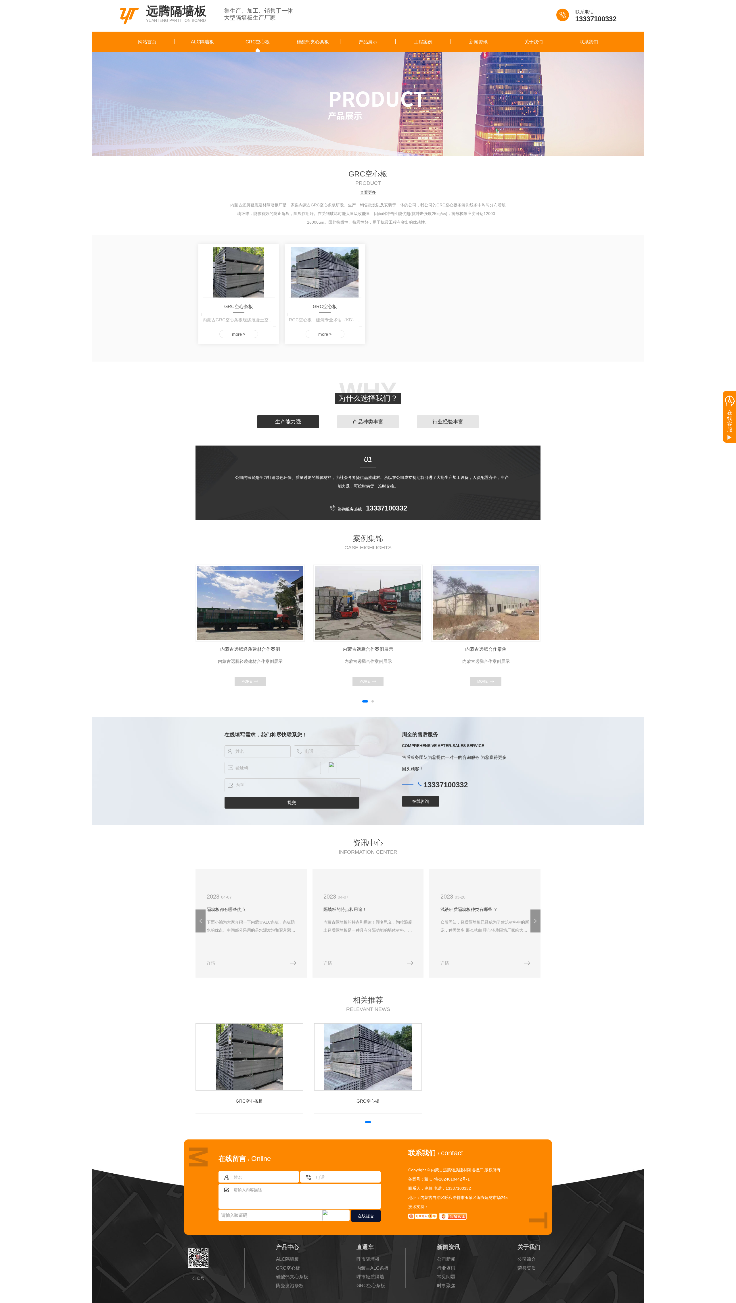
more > (239, 334)
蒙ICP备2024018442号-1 (447, 1179)
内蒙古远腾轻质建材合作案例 (250, 649)
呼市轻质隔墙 (370, 1276)
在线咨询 (420, 801)
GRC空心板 (258, 41)
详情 (211, 963)
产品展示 (368, 41)
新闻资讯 (478, 41)
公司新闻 (446, 1259)
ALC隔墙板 (202, 41)
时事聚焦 (446, 1285)
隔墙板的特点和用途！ (345, 909)
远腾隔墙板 (176, 11)
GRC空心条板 (238, 306)
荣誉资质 (527, 1268)
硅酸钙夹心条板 (313, 41)
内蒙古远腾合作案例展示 (368, 649)
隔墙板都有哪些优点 (226, 909)
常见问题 (446, 1276)
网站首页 (147, 41)
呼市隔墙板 (367, 1259)
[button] (365, 701)
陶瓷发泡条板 (290, 1285)
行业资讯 (446, 1268)
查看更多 (368, 192)
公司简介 (527, 1259)
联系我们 (589, 41)
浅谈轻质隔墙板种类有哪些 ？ (469, 909)
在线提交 (366, 1216)
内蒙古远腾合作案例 (486, 649)
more (246, 682)
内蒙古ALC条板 (372, 1268)
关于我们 (533, 41)
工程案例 (423, 41)
